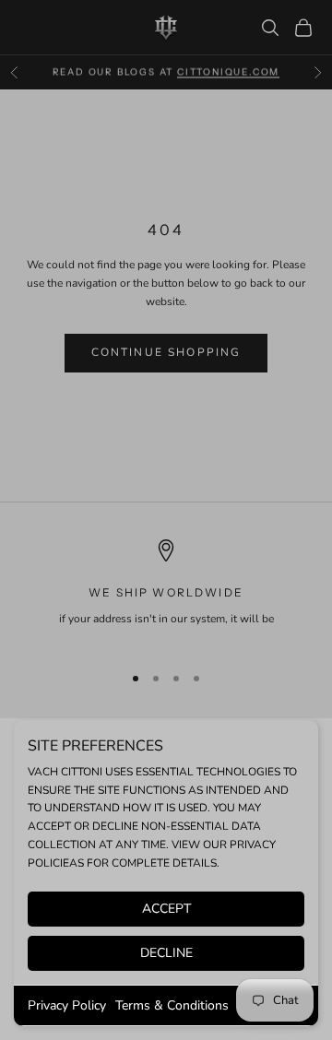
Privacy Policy (67, 1005)
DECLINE (166, 953)
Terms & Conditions (172, 1005)
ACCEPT (166, 908)
